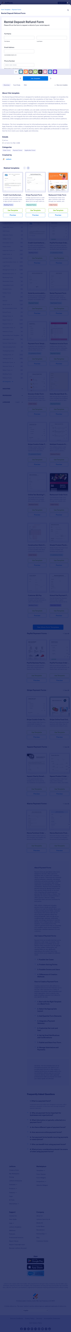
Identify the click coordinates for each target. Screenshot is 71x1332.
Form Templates (5, 9)
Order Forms (7, 150)
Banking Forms (8, 205)
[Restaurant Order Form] (58, 182)
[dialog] (35, 666)
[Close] (67, 3)
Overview (7, 85)
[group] (12, 196)
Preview (13, 215)
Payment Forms (16, 9)
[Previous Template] (20, 78)
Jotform (8, 159)
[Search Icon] (68, 10)
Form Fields (16, 85)
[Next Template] (50, 78)
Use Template (35, 78)
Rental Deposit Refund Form (13, 13)
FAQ (25, 85)
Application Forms (30, 150)
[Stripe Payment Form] (35, 182)
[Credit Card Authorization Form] (12, 182)
